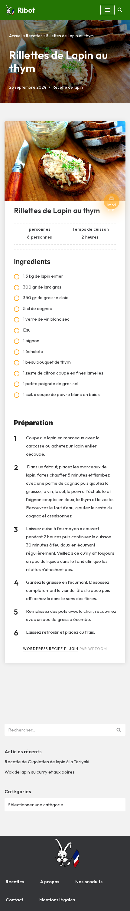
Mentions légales (57, 900)
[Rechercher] (120, 10)
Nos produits (88, 881)
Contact (14, 900)
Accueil (15, 35)
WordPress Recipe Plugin (50, 648)
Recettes (34, 35)
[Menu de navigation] (107, 10)
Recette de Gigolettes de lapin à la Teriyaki (47, 761)
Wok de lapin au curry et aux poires (40, 772)
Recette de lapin (68, 87)
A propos (49, 881)
